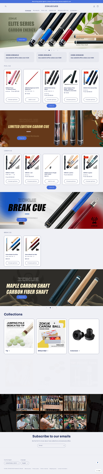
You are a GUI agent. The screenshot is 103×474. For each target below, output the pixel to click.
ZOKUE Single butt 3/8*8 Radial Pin (32, 88)
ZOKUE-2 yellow (68, 172)
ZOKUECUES (11, 468)
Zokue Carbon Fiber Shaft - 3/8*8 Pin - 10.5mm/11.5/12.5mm (70, 89)
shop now (22, 39)
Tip (7, 351)
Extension (74, 351)
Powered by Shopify (18, 468)
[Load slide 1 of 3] (49, 50)
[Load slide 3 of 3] (54, 50)
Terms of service (44, 468)
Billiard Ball (42, 351)
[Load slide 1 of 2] (50, 308)
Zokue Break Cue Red (31, 254)
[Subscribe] (64, 445)
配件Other (42, 389)
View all (51, 105)
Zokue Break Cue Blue (12, 254)
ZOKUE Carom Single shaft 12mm (50, 173)
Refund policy (28, 468)
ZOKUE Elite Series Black (49, 88)
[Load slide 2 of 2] (53, 308)
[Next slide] (57, 50)
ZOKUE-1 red (28, 172)
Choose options (12, 99)
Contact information (62, 468)
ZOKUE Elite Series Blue (90, 88)
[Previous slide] (45, 50)
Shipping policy (53, 468)
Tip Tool (73, 389)
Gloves (8, 389)
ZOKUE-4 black (10, 172)
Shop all (21, 138)
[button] (5, 6)
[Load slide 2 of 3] (51, 50)
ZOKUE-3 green (87, 172)
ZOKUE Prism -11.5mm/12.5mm (11, 88)
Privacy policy (36, 468)
